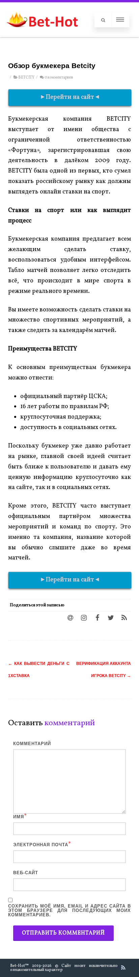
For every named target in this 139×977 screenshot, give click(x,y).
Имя (18, 817)
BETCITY (26, 77)
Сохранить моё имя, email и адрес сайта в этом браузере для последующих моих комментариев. (69, 910)
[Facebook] (97, 617)
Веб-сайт (25, 873)
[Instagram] (83, 617)
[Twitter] (110, 617)
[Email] (70, 617)
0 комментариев (59, 77)
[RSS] (124, 617)
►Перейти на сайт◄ (70, 97)
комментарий (32, 743)
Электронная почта (40, 845)
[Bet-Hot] (42, 34)
